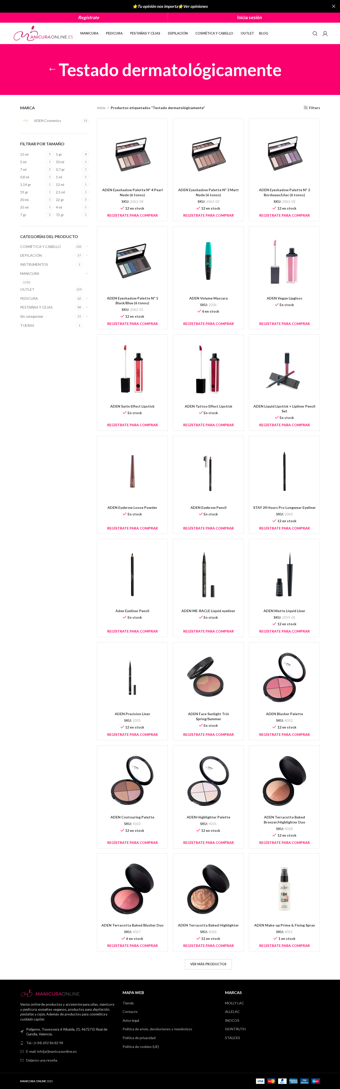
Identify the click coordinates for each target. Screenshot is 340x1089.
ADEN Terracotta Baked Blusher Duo (132, 925)
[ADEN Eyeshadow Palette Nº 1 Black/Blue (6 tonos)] (132, 261)
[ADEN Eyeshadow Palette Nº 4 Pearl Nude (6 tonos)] (132, 153)
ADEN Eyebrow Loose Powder (132, 507)
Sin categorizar (31, 316)
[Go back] (52, 69)
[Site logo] (43, 33)
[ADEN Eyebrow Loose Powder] (132, 471)
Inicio (101, 108)
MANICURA (29, 273)
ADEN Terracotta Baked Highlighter (208, 925)
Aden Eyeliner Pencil (132, 611)
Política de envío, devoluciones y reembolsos (157, 1029)
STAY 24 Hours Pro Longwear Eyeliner (284, 507)
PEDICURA (29, 298)
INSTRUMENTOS (34, 264)
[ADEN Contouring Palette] (132, 780)
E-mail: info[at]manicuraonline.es (51, 1051)
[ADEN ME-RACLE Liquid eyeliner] (208, 574)
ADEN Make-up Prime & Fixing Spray (284, 925)
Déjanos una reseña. (42, 1060)
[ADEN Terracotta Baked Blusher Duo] (132, 888)
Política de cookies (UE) (141, 1046)
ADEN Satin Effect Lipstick (132, 406)
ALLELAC (232, 1011)
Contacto (130, 1011)
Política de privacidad (139, 1038)
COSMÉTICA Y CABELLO (40, 246)
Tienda (128, 1003)
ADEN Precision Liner (132, 714)
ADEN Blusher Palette (284, 714)
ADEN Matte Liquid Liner (284, 611)
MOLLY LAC (234, 1003)
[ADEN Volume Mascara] (208, 261)
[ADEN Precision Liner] (132, 677)
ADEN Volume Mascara (208, 298)
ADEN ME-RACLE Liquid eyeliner (208, 611)
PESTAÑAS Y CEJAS (36, 307)
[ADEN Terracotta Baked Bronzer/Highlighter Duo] (284, 780)
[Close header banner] (333, 6)
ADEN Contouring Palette (132, 817)
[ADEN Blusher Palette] (284, 677)
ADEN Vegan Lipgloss (284, 298)
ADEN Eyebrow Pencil (208, 507)
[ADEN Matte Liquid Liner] (284, 574)
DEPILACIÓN (31, 255)
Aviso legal (131, 1020)
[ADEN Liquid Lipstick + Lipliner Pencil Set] (284, 369)
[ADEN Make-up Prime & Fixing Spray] (284, 888)
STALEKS (232, 1038)
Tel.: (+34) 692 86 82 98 (44, 1043)
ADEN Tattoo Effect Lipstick (208, 406)
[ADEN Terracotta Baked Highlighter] (208, 888)
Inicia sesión (249, 17)
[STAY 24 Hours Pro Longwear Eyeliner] (284, 471)
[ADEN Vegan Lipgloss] (284, 261)
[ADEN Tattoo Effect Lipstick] (208, 369)
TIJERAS (27, 325)
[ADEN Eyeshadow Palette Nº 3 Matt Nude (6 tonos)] (208, 153)
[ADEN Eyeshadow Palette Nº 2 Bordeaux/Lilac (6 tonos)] (284, 153)
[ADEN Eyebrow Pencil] (208, 471)
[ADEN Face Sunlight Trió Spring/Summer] (208, 677)
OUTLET (27, 289)
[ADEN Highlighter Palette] (208, 780)
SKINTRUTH (235, 1029)
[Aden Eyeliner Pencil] (132, 574)
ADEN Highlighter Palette (208, 817)
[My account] (325, 33)
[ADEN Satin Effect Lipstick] (132, 369)
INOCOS (232, 1020)
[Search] (315, 33)
